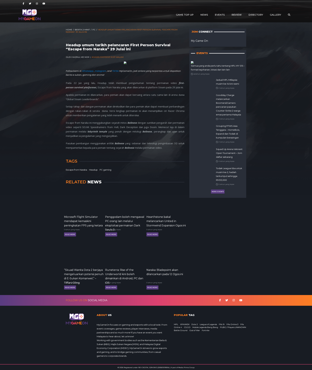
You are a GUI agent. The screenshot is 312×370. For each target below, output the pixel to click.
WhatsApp (88, 71)
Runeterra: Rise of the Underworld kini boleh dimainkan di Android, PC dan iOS (124, 274)
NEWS (204, 14)
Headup (93, 169)
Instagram (100, 71)
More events (218, 192)
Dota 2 (194, 324)
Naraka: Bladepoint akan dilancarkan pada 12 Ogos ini (164, 272)
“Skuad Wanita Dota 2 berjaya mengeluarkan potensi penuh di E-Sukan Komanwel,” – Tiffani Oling (84, 274)
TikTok (115, 71)
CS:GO (187, 327)
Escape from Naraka (76, 169)
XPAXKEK (184, 324)
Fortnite (205, 330)
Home (69, 29)
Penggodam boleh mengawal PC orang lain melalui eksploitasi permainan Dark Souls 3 (124, 221)
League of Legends (208, 324)
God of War (194, 330)
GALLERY (275, 14)
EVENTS (220, 14)
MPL (176, 324)
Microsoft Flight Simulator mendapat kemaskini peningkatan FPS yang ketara (83, 221)
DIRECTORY (255, 14)
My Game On (199, 40)
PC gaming (105, 169)
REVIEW (237, 14)
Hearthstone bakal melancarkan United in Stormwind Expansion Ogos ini (166, 221)
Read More (70, 234)
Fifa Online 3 (232, 324)
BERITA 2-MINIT (82, 29)
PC (93, 29)
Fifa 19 (222, 324)
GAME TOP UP (185, 14)
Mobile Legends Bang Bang (205, 327)
